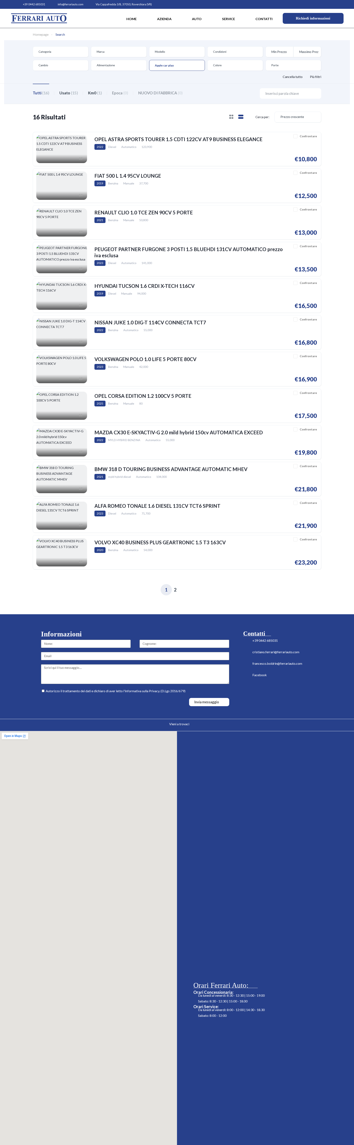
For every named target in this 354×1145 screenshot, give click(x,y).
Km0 (95, 92)
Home (131, 19)
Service (228, 19)
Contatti (263, 19)
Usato (68, 92)
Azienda (164, 19)
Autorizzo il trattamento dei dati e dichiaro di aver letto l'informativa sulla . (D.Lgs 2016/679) (115, 691)
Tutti (41, 92)
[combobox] (60, 51)
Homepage (41, 34)
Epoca (120, 92)
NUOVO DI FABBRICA (160, 92)
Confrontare (308, 136)
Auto (197, 19)
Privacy (154, 691)
